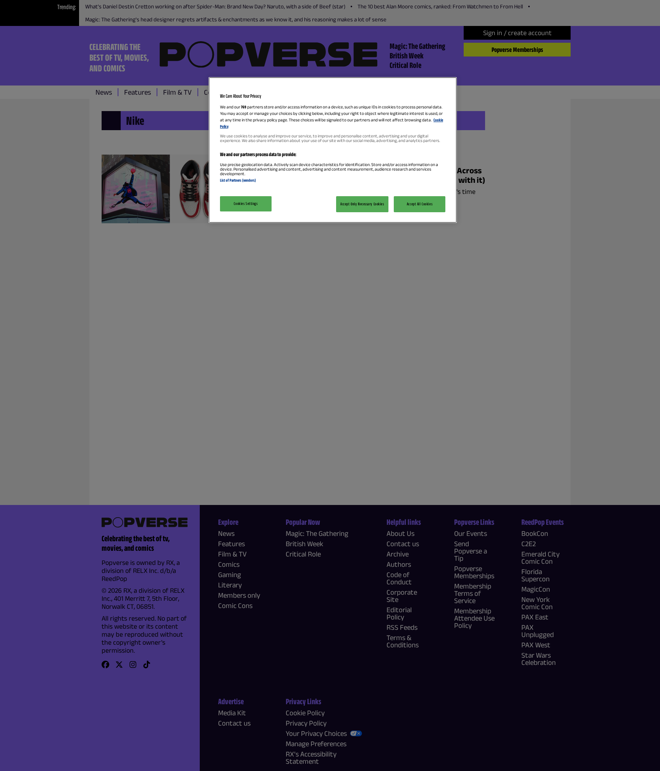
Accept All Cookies (419, 204)
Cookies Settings (245, 203)
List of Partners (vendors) (238, 180)
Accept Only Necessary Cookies (362, 204)
